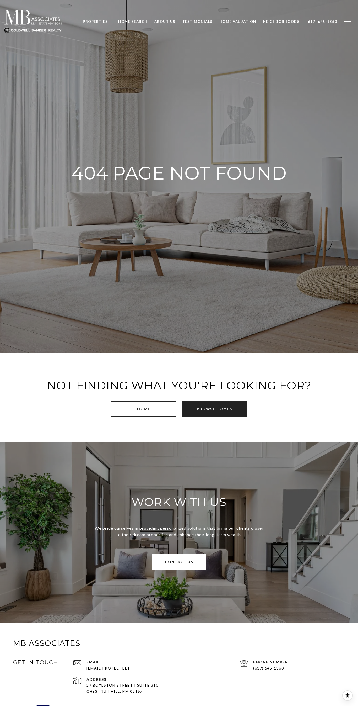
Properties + (97, 21)
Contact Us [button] (179, 562)
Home (143, 409)
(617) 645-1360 (268, 668)
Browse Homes (214, 409)
